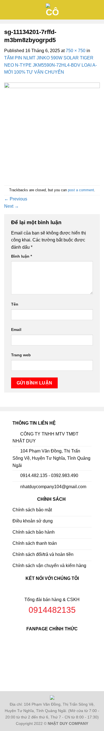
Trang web (21, 355)
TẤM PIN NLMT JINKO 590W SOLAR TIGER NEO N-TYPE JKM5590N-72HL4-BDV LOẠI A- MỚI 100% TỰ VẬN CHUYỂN (50, 64)
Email (16, 329)
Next (11, 206)
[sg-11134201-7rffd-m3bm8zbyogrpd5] (52, 130)
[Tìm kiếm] (97, 9)
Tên (14, 304)
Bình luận (21, 256)
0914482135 (52, 609)
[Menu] (7, 9)
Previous (15, 199)
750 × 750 (75, 50)
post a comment (81, 190)
